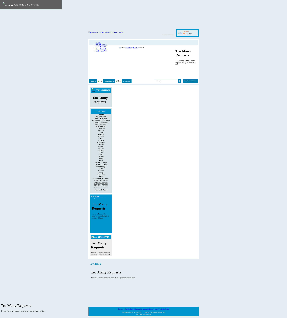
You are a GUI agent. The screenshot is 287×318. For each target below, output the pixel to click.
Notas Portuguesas (101, 182)
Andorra (101, 130)
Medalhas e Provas (101, 186)
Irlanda (100, 159)
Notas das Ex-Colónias (101, 178)
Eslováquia (101, 142)
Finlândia (101, 151)
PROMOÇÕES (101, 45)
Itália (101, 161)
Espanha (93, 81)
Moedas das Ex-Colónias (101, 121)
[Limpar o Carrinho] (53, 5)
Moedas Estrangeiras (101, 123)
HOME (98, 43)
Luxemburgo (100, 167)
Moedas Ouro (101, 117)
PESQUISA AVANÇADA (190, 81)
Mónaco (101, 171)
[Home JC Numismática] (105, 32)
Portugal (101, 173)
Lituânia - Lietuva (101, 165)
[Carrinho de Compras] (180, 33)
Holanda (101, 157)
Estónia (101, 149)
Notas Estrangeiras (101, 180)
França (101, 153)
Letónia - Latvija (101, 163)
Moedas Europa (101, 125)
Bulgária (101, 136)
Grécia (101, 155)
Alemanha (101, 128)
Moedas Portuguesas (101, 119)
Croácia (101, 140)
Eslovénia (100, 144)
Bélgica (101, 134)
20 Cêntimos (126, 81)
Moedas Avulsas (109, 81)
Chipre (101, 138)
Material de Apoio (101, 190)
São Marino (101, 175)
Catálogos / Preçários (100, 188)
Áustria (100, 132)
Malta (101, 169)
